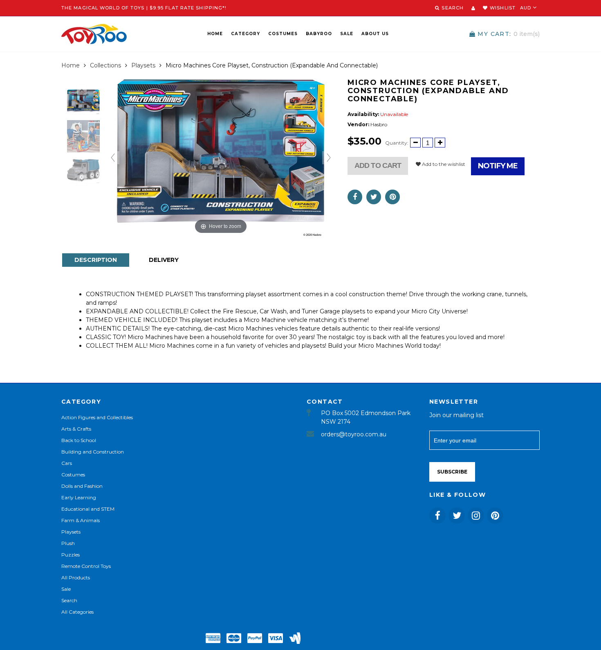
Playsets (143, 65)
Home (215, 33)
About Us (375, 33)
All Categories (77, 612)
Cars (66, 463)
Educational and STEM (87, 509)
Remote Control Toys (86, 566)
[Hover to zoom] (220, 157)
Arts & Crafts (76, 429)
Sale (346, 33)
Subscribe (452, 472)
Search (69, 600)
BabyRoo (319, 33)
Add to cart (377, 165)
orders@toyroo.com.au (353, 434)
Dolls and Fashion (82, 486)
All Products (75, 577)
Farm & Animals (80, 520)
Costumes (283, 33)
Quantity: (396, 143)
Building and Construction (92, 452)
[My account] (473, 8)
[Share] (355, 197)
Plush (68, 543)
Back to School (78, 440)
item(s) (509, 34)
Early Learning (78, 497)
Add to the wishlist (443, 164)
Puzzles (70, 555)
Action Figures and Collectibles (97, 417)
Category (245, 33)
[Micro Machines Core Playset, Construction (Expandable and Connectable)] (83, 101)
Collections (105, 65)
